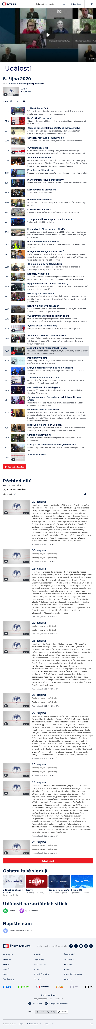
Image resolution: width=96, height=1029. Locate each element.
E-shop (6, 974)
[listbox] (51, 1012)
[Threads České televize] (91, 946)
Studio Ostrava (40, 964)
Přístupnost (48, 1024)
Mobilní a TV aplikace (73, 974)
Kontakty (68, 979)
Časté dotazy (8, 979)
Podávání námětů (41, 974)
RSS (91, 1024)
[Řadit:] (91, 494)
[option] (40, 1011)
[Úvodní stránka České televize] (17, 946)
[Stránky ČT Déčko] (59, 987)
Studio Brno (69, 959)
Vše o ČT (37, 979)
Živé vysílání (69, 954)
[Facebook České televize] (76, 946)
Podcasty (68, 964)
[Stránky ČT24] (7, 987)
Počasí (36, 969)
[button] (48, 35)
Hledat (64, 3)
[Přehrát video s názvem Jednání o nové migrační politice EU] (48, 34)
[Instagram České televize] (71, 946)
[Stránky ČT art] (74, 987)
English (21, 1024)
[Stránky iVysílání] (42, 987)
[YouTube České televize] (81, 946)
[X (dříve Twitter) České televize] (86, 946)
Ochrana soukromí (34, 1024)
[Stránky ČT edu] (89, 987)
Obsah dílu (8, 101)
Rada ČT (6, 969)
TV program (8, 954)
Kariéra (67, 969)
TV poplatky (39, 959)
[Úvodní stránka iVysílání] (11, 3)
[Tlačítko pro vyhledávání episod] (85, 494)
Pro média (38, 954)
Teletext (6, 964)
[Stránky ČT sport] (23, 987)
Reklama (7, 959)
